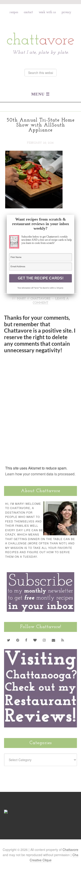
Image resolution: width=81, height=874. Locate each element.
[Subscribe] (62, 640)
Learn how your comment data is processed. (40, 473)
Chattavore (41, 28)
